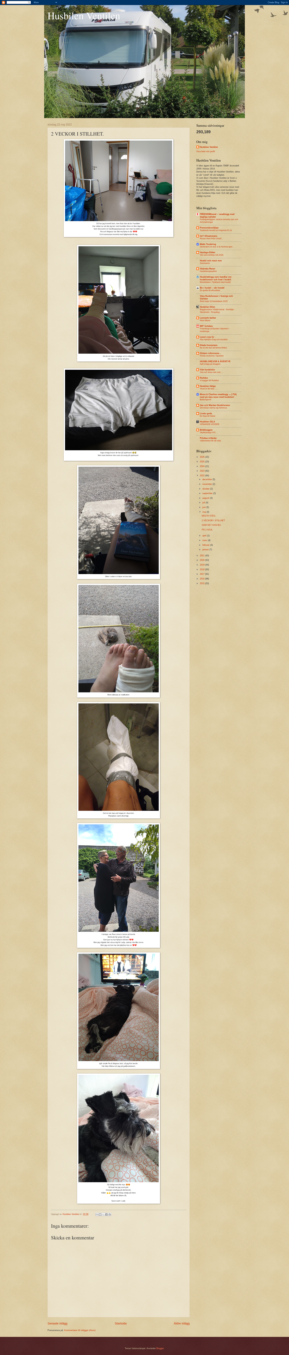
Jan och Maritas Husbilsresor (215, 405)
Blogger (160, 1348)
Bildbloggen (206, 430)
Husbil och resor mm (211, 260)
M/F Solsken (206, 326)
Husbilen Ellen (207, 307)
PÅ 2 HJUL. (207, 529)
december (207, 479)
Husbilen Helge (208, 386)
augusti (206, 498)
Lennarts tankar (208, 318)
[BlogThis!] (100, 1214)
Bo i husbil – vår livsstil (212, 288)
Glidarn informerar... (210, 353)
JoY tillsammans (208, 236)
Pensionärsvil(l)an (209, 227)
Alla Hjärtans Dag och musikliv (214, 339)
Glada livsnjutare (208, 345)
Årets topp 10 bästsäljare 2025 (214, 301)
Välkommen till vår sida (210, 441)
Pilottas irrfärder (208, 438)
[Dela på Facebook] (106, 1214)
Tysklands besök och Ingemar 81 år (216, 230)
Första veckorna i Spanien (212, 356)
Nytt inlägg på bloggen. (210, 364)
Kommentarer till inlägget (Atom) (79, 1330)
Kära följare (205, 320)
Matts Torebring (208, 244)
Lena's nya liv (207, 337)
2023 (202, 471)
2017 (202, 574)
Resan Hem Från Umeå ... (211, 238)
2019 (202, 565)
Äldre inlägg (182, 1323)
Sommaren (205, 263)
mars (205, 540)
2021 (202, 555)
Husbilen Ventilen (83, 15)
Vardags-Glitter (207, 252)
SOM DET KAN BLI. (212, 525)
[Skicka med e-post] (97, 1214)
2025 (202, 461)
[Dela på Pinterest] (109, 1214)
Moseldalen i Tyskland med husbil (215, 282)
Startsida (121, 1323)
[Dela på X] (103, 1214)
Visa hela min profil (205, 151)
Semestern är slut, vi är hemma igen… (217, 247)
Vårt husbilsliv (207, 369)
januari (205, 549)
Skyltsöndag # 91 (208, 432)
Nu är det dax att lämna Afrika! (213, 348)
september (207, 493)
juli (204, 502)
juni (204, 507)
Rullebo (204, 378)
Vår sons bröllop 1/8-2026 (211, 255)
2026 (202, 457)
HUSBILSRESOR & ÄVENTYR (215, 361)
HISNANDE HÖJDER (209, 424)
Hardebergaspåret (208, 271)
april (204, 535)
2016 (202, 578)
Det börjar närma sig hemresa (213, 408)
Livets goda (206, 413)
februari (206, 545)
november (207, 484)
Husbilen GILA (207, 421)
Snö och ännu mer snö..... (211, 372)
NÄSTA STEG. (209, 516)
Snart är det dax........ (209, 389)
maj (204, 512)
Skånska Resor (207, 268)
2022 (202, 475)
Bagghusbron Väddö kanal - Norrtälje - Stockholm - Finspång (217, 310)
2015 (202, 583)
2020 (202, 560)
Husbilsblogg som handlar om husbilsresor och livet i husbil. (216, 278)
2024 (202, 466)
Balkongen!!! (205, 399)
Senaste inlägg (57, 1323)
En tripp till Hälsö (207, 416)
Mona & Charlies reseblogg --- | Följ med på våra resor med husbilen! (218, 395)
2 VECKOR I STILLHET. (213, 520)
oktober (206, 489)
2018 (202, 569)
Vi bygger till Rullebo (209, 380)
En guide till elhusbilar (210, 290)
